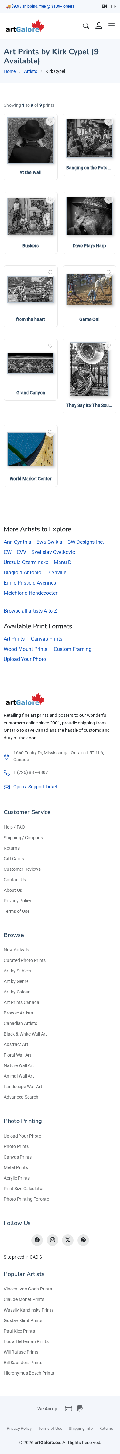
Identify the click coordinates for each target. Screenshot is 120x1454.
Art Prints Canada (21, 1002)
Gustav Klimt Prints (23, 1320)
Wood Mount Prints (25, 649)
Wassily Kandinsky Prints (28, 1309)
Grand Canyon (30, 392)
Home (10, 71)
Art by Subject (17, 970)
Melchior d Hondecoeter (30, 593)
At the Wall (31, 172)
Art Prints (14, 639)
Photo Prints (16, 1146)
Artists (30, 71)
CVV (21, 552)
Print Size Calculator (24, 1188)
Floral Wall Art (17, 1055)
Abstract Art (16, 1044)
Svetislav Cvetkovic (53, 552)
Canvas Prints (46, 639)
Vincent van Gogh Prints (28, 1288)
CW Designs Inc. (86, 542)
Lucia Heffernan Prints (26, 1341)
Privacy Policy (17, 900)
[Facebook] (37, 1240)
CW (8, 552)
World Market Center (31, 478)
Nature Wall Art (19, 1065)
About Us (13, 890)
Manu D (63, 562)
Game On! (89, 319)
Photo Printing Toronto (26, 1199)
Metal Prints (16, 1167)
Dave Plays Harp (89, 245)
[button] (111, 25)
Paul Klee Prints (19, 1331)
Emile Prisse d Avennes (30, 583)
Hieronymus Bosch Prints (29, 1373)
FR (113, 6)
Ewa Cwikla (49, 542)
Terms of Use (16, 911)
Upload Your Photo (25, 659)
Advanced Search (21, 1097)
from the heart (30, 319)
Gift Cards (14, 858)
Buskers (30, 245)
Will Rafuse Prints (21, 1352)
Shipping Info (81, 1428)
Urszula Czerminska (26, 562)
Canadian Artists (20, 1023)
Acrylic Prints (17, 1178)
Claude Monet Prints (24, 1299)
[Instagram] (52, 1240)
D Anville (56, 573)
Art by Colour (17, 991)
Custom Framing (73, 649)
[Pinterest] (83, 1240)
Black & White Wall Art (25, 1033)
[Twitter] (68, 1240)
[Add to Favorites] (50, 121)
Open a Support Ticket (35, 786)
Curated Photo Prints (25, 960)
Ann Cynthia (17, 542)
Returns (12, 848)
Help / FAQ (14, 827)
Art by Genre (16, 981)
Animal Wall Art (19, 1076)
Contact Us (15, 879)
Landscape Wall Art (23, 1086)
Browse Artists (18, 1012)
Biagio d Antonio (22, 573)
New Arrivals (16, 949)
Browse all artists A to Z (30, 611)
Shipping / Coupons (23, 837)
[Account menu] (99, 26)
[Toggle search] (86, 26)
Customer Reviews (22, 869)
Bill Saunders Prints (23, 1362)
